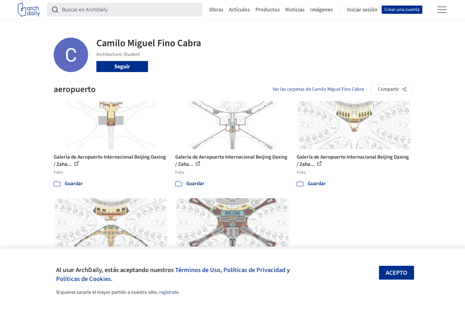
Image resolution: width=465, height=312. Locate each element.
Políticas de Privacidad (254, 269)
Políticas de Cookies (83, 278)
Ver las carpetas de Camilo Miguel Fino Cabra (318, 89)
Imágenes (321, 9)
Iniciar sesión (362, 9)
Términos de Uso (197, 269)
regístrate (169, 292)
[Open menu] (441, 9)
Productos (267, 9)
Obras (216, 9)
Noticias (295, 9)
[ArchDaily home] (29, 10)
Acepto (396, 273)
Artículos (239, 9)
